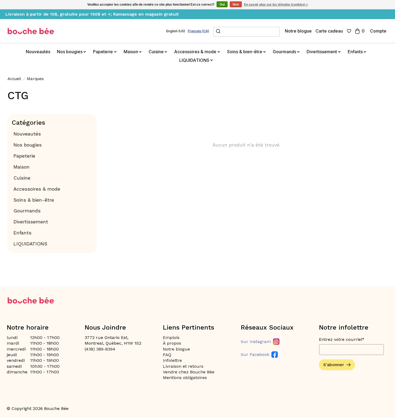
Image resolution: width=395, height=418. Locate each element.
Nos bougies (27, 145)
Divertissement (30, 221)
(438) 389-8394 (100, 349)
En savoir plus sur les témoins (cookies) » (276, 4)
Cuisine (21, 178)
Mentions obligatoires (185, 377)
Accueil (14, 78)
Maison (21, 167)
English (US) (175, 31)
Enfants (22, 232)
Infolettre (172, 360)
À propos (172, 343)
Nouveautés (38, 51)
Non (236, 4)
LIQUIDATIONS (30, 243)
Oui (222, 4)
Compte (378, 31)
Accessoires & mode (36, 189)
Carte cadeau (329, 31)
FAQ (167, 354)
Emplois (171, 337)
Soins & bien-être (33, 200)
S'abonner (333, 364)
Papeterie (24, 156)
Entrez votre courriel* (341, 339)
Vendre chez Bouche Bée (188, 371)
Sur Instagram (256, 341)
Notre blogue (298, 31)
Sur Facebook (255, 354)
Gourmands (27, 210)
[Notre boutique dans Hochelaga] (31, 31)
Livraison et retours (183, 366)
